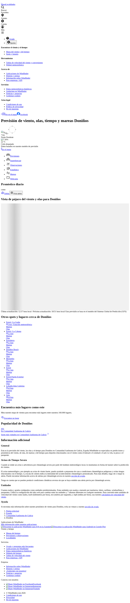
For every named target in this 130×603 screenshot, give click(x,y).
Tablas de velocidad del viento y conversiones (24, 63)
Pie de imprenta (12, 109)
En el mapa (6, 149)
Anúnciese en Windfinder (16, 91)
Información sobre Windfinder (18, 78)
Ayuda (11, 39)
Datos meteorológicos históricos (19, 89)
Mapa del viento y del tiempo (17, 52)
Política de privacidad (14, 107)
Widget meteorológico (15, 65)
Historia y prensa (13, 76)
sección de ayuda (78, 476)
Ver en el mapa (11, 114)
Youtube (36, 589)
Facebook (24, 114)
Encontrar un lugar (11, 418)
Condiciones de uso (14, 104)
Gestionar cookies (13, 96)
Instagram (37, 586)
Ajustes (13, 43)
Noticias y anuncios (14, 93)
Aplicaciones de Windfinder (17, 73)
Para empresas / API (14, 80)
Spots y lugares (12, 54)
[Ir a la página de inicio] (1, 2)
